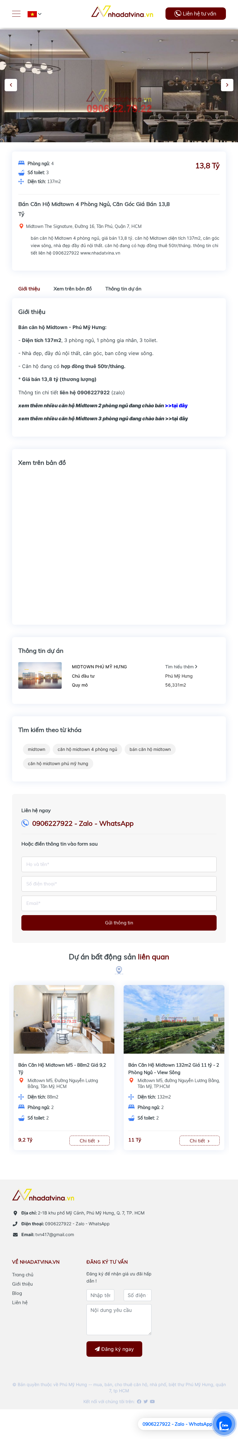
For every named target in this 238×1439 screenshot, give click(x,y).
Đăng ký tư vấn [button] (107, 1262)
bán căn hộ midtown (150, 749)
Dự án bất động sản (119, 956)
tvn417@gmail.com (47, 1234)
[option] (137, 1067)
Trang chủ (22, 1275)
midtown (36, 749)
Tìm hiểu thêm (180, 666)
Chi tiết (51, 1141)
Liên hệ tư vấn (199, 13)
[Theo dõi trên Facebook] (138, 1401)
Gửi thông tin (119, 923)
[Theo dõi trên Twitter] (145, 1401)
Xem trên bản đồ (73, 288)
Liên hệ (20, 1302)
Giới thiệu (29, 288)
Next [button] (227, 85)
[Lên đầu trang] (218, 1400)
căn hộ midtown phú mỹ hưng (58, 763)
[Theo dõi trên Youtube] (152, 1401)
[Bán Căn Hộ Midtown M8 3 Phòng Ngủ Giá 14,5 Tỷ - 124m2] (137, 1018)
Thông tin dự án (123, 288)
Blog (17, 1293)
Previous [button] (11, 85)
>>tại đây (103, 418)
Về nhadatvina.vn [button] (36, 1262)
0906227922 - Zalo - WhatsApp (83, 823)
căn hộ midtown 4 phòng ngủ (87, 749)
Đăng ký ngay (117, 1349)
